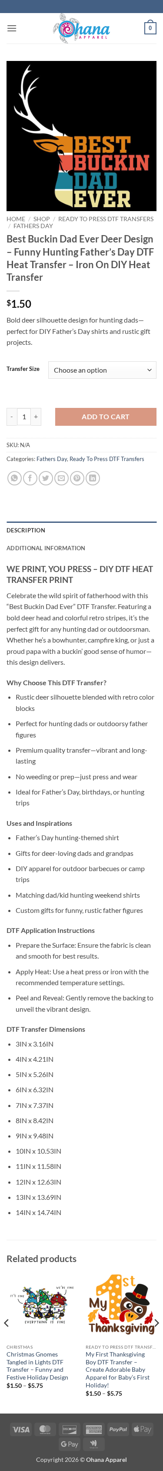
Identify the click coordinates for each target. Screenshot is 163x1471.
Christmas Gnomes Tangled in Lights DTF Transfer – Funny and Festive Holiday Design (37, 1366)
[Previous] (7, 1340)
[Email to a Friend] (61, 478)
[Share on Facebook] (30, 478)
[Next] (156, 1340)
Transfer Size (23, 369)
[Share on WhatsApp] (14, 478)
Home (16, 218)
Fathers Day (33, 225)
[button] (12, 28)
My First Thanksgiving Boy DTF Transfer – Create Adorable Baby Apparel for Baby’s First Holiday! (118, 1370)
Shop (41, 218)
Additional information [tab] (46, 548)
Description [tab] (26, 530)
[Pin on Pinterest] (77, 478)
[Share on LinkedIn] (93, 478)
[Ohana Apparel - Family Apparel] (81, 28)
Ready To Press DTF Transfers (105, 218)
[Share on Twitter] (46, 478)
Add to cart (106, 417)
